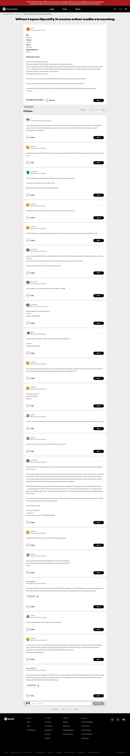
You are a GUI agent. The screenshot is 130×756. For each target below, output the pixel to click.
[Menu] (125, 9)
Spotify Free (85, 738)
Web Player (66, 726)
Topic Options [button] (28, 107)
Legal (5, 752)
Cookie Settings (39, 752)
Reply (99, 100)
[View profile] (28, 29)
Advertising (48, 730)
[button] (103, 29)
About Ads (50, 752)
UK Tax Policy (81, 752)
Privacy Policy (28, 752)
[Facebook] (124, 720)
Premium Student (86, 734)
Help (52, 9)
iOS (21, 14)
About (29, 722)
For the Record (31, 730)
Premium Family (86, 730)
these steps (76, 4)
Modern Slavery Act (70, 752)
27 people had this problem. (35, 100)
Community (12, 9)
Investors (48, 734)
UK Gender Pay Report (94, 752)
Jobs (28, 726)
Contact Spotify (68, 734)
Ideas (77, 9)
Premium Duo (85, 726)
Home (12, 14)
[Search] (114, 9)
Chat (64, 9)
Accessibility (59, 752)
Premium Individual (87, 722)
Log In (120, 9)
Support (65, 722)
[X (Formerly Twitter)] (118, 720)
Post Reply (98, 703)
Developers (48, 726)
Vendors (47, 738)
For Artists (48, 722)
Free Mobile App (68, 730)
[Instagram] (112, 720)
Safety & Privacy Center (16, 752)
